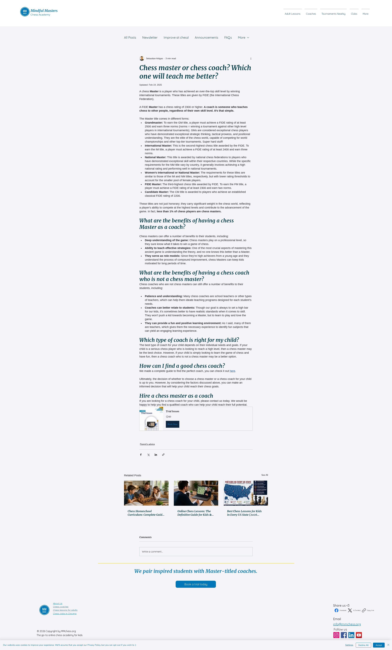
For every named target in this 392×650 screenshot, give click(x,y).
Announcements (206, 37)
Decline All (363, 645)
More (241, 37)
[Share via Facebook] (140, 454)
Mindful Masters (44, 10)
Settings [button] (349, 645)
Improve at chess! (176, 37)
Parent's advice (147, 444)
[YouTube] (359, 635)
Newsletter (150, 37)
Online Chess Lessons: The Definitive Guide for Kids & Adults (194, 512)
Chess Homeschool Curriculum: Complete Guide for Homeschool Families (146, 512)
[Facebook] (344, 635)
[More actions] (251, 58)
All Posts (130, 37)
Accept (379, 645)
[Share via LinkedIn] (155, 454)
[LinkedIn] (351, 635)
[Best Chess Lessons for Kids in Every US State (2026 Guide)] (245, 493)
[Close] (388, 645)
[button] (354, 12)
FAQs (228, 37)
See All (264, 475)
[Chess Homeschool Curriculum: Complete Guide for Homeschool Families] (146, 493)
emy (47, 14)
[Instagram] (336, 635)
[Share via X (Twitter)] (148, 454)
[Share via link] (163, 454)
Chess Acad (37, 14)
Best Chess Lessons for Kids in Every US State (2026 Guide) (244, 512)
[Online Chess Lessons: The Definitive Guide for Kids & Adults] (196, 493)
